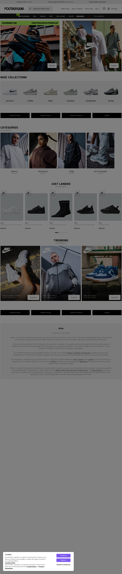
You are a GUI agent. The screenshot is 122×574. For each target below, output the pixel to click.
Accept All (63, 555)
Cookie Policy (31, 566)
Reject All (63, 560)
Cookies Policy (10, 563)
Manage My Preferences (63, 564)
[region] (38, 561)
